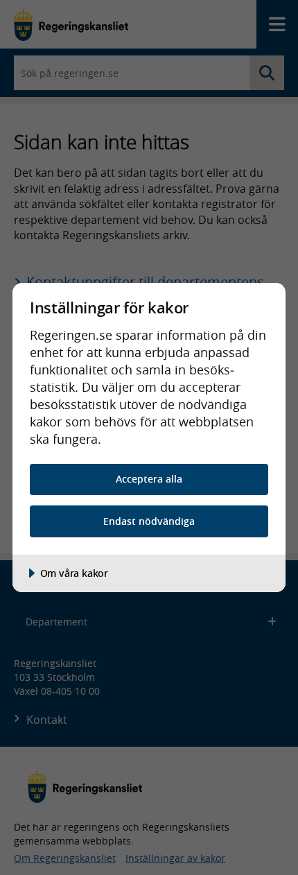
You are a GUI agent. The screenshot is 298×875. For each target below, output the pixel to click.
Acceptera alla (149, 478)
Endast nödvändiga (149, 521)
